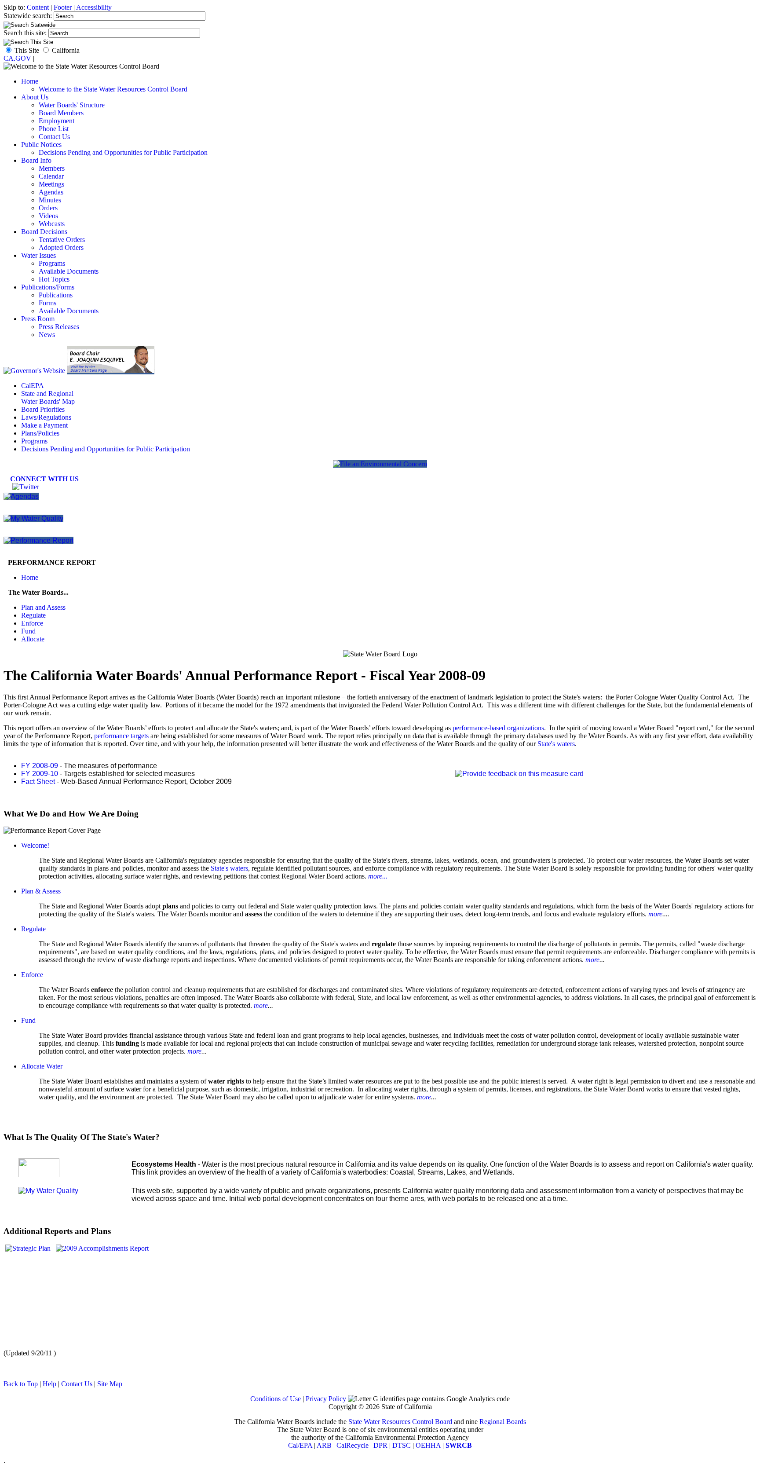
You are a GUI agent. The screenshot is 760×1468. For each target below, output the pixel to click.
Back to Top (21, 1383)
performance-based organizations (498, 728)
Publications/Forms (47, 287)
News (47, 334)
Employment (56, 120)
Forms (47, 303)
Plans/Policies (40, 433)
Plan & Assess (41, 891)
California (66, 50)
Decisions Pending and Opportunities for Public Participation (123, 152)
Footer (63, 7)
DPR (380, 1445)
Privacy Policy (326, 1398)
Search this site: (26, 33)
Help (49, 1383)
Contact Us (54, 136)
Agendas (51, 192)
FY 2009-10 (39, 773)
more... (377, 876)
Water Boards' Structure (72, 105)
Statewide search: (29, 15)
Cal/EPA (300, 1445)
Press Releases (59, 326)
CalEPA (32, 385)
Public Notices (41, 144)
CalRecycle (352, 1445)
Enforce (32, 623)
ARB (324, 1445)
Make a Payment (44, 425)
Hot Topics (54, 279)
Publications (56, 295)
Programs (52, 263)
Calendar (51, 176)
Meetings (51, 184)
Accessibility (94, 7)
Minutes (50, 200)
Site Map (109, 1383)
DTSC (401, 1445)
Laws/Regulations (46, 417)
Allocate (32, 639)
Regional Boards (502, 1421)
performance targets (121, 735)
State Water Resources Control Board (400, 1421)
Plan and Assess (43, 607)
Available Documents (69, 271)
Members (52, 168)
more (655, 914)
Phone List (54, 128)
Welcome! (35, 845)
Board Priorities (43, 409)
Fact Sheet (38, 781)
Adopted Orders (61, 247)
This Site (27, 50)
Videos (48, 216)
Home (29, 81)
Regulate (33, 615)
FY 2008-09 (39, 765)
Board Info (36, 160)
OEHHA (428, 1445)
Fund (28, 631)
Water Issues (38, 255)
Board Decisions (44, 231)
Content (38, 7)
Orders (48, 208)
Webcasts (52, 223)
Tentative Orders (62, 239)
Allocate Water (41, 1066)
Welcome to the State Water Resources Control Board (113, 89)
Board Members (61, 113)
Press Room (38, 318)
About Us (34, 97)
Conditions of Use (275, 1398)
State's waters (556, 743)
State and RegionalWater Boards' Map (48, 397)
